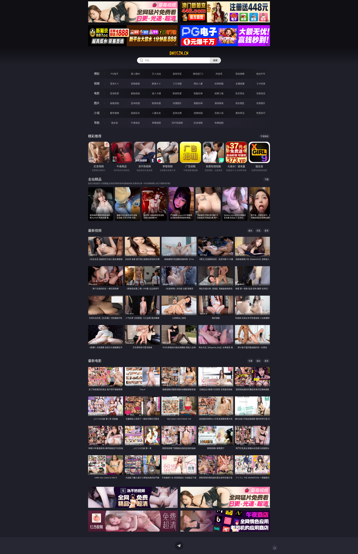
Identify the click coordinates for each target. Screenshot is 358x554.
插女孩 (114, 122)
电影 (97, 93)
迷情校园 (198, 113)
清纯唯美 (219, 103)
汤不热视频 (177, 122)
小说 (97, 113)
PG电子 (114, 73)
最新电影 (95, 360)
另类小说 (219, 113)
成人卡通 (156, 93)
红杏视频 (198, 122)
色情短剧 (219, 122)
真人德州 (135, 73)
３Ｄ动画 (177, 83)
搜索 (215, 60)
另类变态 (260, 93)
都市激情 (114, 113)
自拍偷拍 (135, 83)
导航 (97, 123)
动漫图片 (177, 103)
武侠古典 (177, 113)
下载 (266, 179)
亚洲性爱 (114, 93)
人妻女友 (156, 113)
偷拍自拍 (135, 93)
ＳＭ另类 (260, 83)
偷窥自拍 (114, 103)
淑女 (258, 360)
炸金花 (219, 73)
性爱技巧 (260, 113)
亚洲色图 (135, 103)
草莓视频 (156, 122)
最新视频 (95, 230)
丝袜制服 (219, 83)
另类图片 (260, 103)
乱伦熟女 (239, 93)
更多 (266, 230)
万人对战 (156, 73)
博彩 (97, 74)
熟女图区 (239, 103)
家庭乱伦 (135, 113)
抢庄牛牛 (260, 73)
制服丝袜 (198, 93)
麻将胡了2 (198, 73)
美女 (250, 230)
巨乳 (258, 230)
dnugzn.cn (179, 53)
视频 (97, 83)
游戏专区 (177, 73)
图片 (97, 103)
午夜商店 (135, 122)
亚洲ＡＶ (114, 83)
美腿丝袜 (198, 103)
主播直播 (239, 83)
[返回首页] (274, 547)
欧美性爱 (177, 93)
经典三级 (219, 93)
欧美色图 (156, 103)
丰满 (250, 360)
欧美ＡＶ (156, 83)
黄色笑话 (239, 113)
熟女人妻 (198, 83)
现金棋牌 (239, 73)
